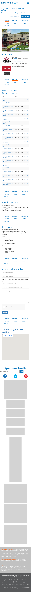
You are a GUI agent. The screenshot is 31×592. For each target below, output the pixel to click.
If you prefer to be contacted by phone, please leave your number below (15, 280)
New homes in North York (16, 554)
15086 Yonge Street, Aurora (13, 330)
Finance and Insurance (19, 567)
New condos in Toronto (21, 559)
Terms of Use (21, 575)
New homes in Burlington (11, 552)
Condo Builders (12, 566)
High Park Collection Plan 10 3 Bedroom (8, 183)
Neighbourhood (24, 20)
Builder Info (6, 26)
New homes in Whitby (11, 556)
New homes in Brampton (20, 553)
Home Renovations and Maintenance (13, 569)
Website (6, 74)
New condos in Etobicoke (18, 560)
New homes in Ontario (21, 549)
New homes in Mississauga (16, 550)
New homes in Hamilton (8, 553)
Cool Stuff (24, 569)
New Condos (16, 565)
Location (24, 23)
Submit (5, 312)
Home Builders (19, 566)
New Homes (23, 565)
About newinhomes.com (8, 575)
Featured (11, 565)
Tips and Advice (9, 567)
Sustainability (4, 570)
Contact (15, 23)
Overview (7, 20)
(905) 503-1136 (20, 61)
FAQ (16, 575)
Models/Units (15, 20)
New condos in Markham (17, 562)
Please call (26, 99)
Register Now (25, 16)
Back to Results (14, 16)
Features (7, 23)
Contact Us (17, 576)
